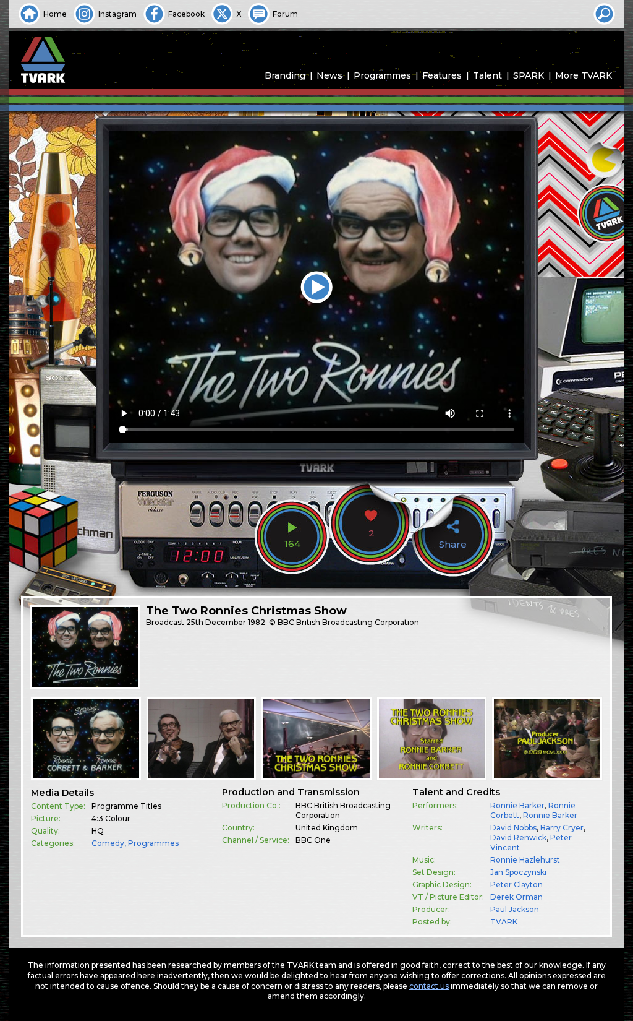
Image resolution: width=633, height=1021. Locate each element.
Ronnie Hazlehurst (525, 859)
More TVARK (583, 75)
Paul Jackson (514, 909)
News (329, 75)
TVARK (503, 921)
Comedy (107, 843)
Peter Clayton (516, 884)
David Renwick (518, 837)
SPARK (528, 75)
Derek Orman (516, 897)
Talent (487, 75)
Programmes (382, 75)
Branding (285, 75)
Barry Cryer (562, 827)
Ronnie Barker (517, 805)
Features (442, 75)
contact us (429, 986)
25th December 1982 (225, 622)
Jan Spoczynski (518, 872)
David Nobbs (513, 827)
